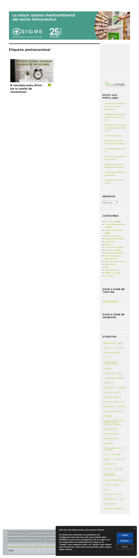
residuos (116, 485)
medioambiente (110, 438)
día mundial (108, 387)
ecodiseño (121, 387)
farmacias (118, 402)
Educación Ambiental (113, 236)
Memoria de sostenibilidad (114, 253)
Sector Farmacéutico (112, 270)
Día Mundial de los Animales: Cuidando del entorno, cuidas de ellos (116, 128)
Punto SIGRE (118, 459)
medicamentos (110, 429)
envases (116, 397)
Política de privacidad (47, 546)
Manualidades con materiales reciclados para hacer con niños (115, 117)
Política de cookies (16, 546)
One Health (115, 454)
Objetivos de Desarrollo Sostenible (113, 449)
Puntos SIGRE (109, 464)
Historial (108, 244)
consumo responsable (113, 378)
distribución (108, 383)
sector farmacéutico (112, 494)
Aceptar (124, 535)
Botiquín (120, 348)
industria (122, 406)
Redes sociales (110, 264)
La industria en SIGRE (113, 250)
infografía (107, 416)
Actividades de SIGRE (113, 221)
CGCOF (106, 357)
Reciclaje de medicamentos (110, 474)
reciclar (106, 485)
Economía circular (111, 392)
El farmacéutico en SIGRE (114, 238)
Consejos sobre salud (112, 373)
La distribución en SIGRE (114, 247)
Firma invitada (110, 241)
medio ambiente (110, 434)
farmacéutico (109, 406)
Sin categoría (109, 275)
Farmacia (107, 402)
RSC (106, 267)
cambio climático (111, 352)
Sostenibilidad (109, 504)
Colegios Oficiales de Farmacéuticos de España (50, 533)
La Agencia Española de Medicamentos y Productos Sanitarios (113, 422)
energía (106, 397)
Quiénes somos (16, 533)
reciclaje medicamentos (114, 480)
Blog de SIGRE (23, 5)
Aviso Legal (31, 546)
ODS (105, 454)
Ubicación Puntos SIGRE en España (26, 539)
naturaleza (108, 443)
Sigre (121, 499)
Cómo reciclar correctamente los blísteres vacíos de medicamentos (115, 106)
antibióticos (108, 348)
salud (105, 489)
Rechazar (125, 541)
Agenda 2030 (109, 343)
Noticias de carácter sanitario (115, 261)
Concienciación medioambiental (110, 363)
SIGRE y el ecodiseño (113, 273)
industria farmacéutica (113, 411)
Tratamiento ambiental (113, 508)
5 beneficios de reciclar (113, 135)
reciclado (107, 469)
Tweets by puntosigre (110, 301)
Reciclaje (119, 469)
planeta (106, 459)
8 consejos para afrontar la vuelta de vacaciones (26, 89)
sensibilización (109, 499)
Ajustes (124, 546)
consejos (107, 368)
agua (120, 343)
